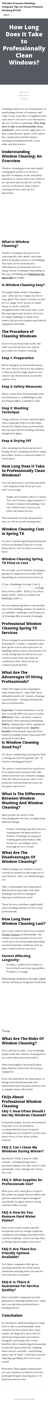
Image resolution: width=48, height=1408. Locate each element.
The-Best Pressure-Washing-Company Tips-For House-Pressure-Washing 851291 (23, 7)
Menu (5, 15)
